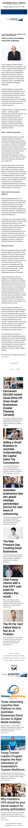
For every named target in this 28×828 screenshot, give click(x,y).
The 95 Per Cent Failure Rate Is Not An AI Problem (13, 629)
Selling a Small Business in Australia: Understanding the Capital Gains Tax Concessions (12, 452)
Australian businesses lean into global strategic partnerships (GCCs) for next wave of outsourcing (13, 502)
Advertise (23, 658)
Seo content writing (7, 658)
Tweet (12, 369)
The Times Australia (19, 660)
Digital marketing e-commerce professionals (14, 655)
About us (17, 653)
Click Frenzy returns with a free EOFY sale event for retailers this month (12, 588)
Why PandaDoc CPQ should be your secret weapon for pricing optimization (13, 804)
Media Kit (11, 660)
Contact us (11, 653)
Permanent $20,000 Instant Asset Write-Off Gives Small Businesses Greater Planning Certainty (12, 403)
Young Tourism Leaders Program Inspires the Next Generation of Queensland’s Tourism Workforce (12, 761)
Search (6, 660)
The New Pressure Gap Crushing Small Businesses (12, 546)
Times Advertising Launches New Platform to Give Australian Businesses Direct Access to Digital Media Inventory (12, 712)
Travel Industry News (5, 780)
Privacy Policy (16, 658)
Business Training (5, 732)
